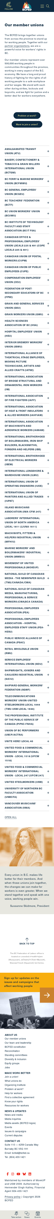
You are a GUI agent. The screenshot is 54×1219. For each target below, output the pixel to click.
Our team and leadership (18, 1042)
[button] (16, 1214)
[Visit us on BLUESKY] (25, 1173)
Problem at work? (27, 115)
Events (8, 1127)
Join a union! (11, 1076)
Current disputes (13, 1135)
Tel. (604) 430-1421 (15, 1157)
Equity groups (12, 1063)
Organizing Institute (15, 1084)
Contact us (12, 1141)
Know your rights (14, 1101)
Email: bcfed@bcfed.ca (17, 1152)
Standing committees (16, 1055)
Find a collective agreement (19, 1097)
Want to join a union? (27, 124)
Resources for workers (17, 1105)
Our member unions (15, 1038)
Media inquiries (13, 1118)
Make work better (17, 1073)
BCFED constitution (15, 1046)
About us (11, 1035)
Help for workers (13, 1093)
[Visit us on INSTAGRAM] (13, 1173)
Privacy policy (13, 1196)
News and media (14, 1114)
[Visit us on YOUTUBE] (19, 1173)
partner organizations (17, 46)
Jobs (7, 1067)
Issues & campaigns (15, 1131)
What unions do (13, 1080)
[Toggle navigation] (42, 6)
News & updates (15, 1111)
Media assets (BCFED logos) (20, 1123)
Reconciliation (12, 1051)
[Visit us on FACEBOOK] (8, 1173)
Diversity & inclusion (15, 1059)
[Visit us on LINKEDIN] (29, 1173)
